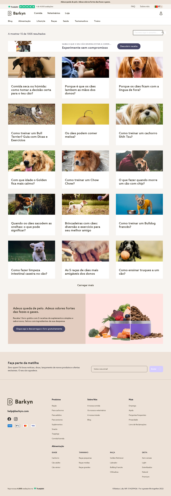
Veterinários (53, 13)
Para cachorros (58, 410)
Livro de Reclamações (137, 425)
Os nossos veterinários (96, 410)
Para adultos (57, 415)
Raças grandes (84, 467)
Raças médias (84, 463)
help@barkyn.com (18, 411)
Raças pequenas (85, 458)
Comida (38, 13)
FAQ (133, 7)
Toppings (55, 434)
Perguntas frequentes (137, 415)
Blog (10, 21)
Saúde (66, 21)
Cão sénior (56, 467)
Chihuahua (114, 472)
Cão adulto (56, 463)
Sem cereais (147, 458)
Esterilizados (147, 467)
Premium (145, 477)
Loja (67, 13)
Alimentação (24, 21)
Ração (54, 406)
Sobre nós (144, 7)
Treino (97, 21)
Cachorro (55, 458)
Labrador (113, 463)
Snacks (54, 429)
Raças (54, 21)
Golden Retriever (117, 458)
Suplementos (57, 425)
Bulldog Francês (116, 467)
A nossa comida (93, 406)
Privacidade (133, 420)
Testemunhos (81, 21)
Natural (145, 472)
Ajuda (131, 410)
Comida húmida (58, 439)
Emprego (132, 406)
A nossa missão (93, 415)
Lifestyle (41, 21)
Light (144, 463)
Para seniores (57, 420)
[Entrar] (161, 13)
